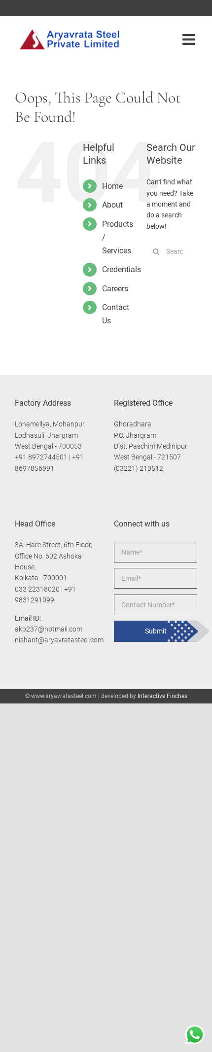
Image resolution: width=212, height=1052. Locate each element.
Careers (115, 288)
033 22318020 (37, 589)
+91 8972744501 (41, 457)
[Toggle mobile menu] (189, 39)
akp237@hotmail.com (48, 629)
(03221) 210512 (138, 468)
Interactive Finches (162, 696)
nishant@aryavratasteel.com (59, 640)
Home (112, 186)
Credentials (121, 269)
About (112, 205)
